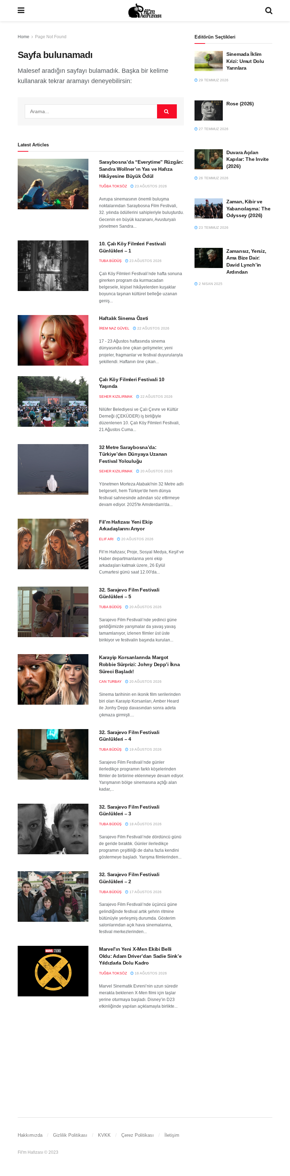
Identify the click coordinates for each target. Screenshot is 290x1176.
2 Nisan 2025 (210, 284)
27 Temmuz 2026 (213, 129)
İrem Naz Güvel (114, 328)
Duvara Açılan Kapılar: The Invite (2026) (247, 159)
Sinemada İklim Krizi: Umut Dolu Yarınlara (245, 61)
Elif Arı (106, 539)
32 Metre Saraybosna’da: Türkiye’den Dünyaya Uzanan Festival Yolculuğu (133, 454)
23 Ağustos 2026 (150, 186)
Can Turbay (110, 681)
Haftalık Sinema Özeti (123, 318)
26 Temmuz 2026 (213, 178)
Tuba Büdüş (110, 261)
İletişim (171, 1135)
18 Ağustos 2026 (145, 824)
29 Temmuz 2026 (213, 80)
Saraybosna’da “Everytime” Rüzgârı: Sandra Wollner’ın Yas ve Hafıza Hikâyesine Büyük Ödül (141, 169)
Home (23, 36)
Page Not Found (50, 36)
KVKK (104, 1135)
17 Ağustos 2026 (145, 892)
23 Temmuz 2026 (213, 227)
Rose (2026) (240, 103)
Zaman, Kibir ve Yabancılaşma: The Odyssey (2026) (248, 208)
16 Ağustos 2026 (150, 973)
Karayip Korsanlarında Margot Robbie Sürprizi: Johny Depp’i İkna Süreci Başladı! (139, 664)
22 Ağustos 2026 (152, 328)
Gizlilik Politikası (70, 1135)
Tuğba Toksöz (113, 186)
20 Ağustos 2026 (156, 471)
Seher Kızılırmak (116, 396)
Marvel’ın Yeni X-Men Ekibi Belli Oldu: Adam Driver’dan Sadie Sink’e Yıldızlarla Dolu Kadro (140, 956)
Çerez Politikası (137, 1135)
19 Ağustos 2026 (145, 749)
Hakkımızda (30, 1135)
